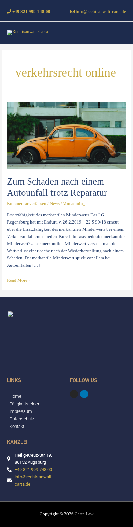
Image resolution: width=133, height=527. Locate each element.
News (55, 203)
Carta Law (84, 514)
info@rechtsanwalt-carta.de (100, 12)
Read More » (19, 280)
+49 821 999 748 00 (33, 469)
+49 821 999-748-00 (30, 12)
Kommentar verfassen (26, 203)
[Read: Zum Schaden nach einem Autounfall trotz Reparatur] (67, 135)
